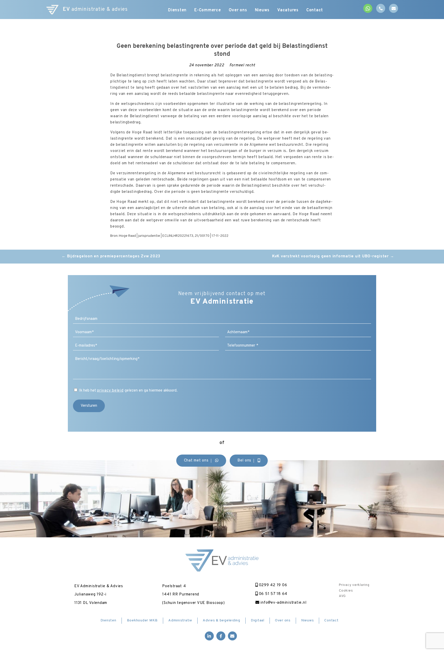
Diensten (177, 10)
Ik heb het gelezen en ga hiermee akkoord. (128, 390)
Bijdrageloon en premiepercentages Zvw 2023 (111, 256)
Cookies (346, 591)
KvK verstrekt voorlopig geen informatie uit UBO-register (333, 256)
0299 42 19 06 (272, 585)
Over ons (238, 10)
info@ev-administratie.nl (283, 602)
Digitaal (257, 620)
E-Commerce (207, 10)
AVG (342, 596)
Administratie (180, 620)
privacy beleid (110, 390)
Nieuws (262, 10)
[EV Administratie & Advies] (52, 9)
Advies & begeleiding (221, 620)
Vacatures (288, 10)
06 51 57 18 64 (272, 594)
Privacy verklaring (354, 585)
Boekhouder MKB (142, 620)
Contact (314, 10)
